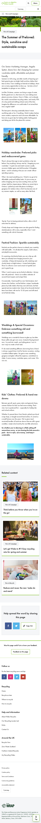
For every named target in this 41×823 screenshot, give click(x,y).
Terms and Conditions (8, 776)
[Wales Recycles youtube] (23, 676)
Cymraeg (20, 9)
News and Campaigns (11, 14)
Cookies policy (6, 772)
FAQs (3, 725)
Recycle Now (6, 742)
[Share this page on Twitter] (16, 626)
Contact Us (5, 729)
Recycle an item (7, 695)
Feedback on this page (20, 652)
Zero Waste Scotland (8, 746)
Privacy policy (5, 768)
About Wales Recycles (9, 717)
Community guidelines (8, 781)
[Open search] (28, 3)
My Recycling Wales (8, 755)
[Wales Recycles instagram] (10, 676)
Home (4, 691)
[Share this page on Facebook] (8, 626)
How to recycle (7, 704)
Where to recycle (7, 699)
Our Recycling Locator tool (10, 721)
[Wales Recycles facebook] (4, 676)
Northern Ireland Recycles (10, 751)
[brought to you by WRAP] (8, 805)
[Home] (9, 3)
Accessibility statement (8, 785)
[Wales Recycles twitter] (16, 676)
